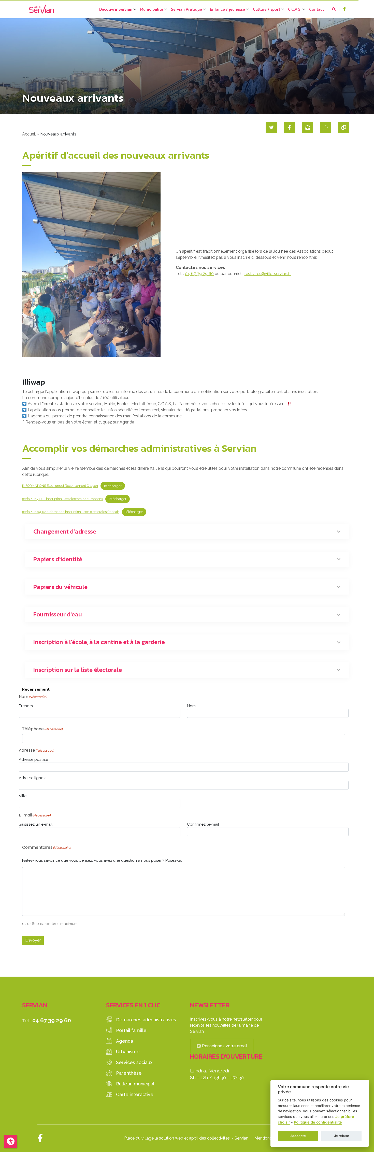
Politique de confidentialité (318, 1122)
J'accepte (298, 1136)
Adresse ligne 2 (32, 778)
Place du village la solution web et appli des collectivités (177, 1138)
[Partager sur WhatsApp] (325, 127)
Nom (191, 706)
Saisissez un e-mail (35, 824)
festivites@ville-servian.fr (267, 273)
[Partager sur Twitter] (271, 127)
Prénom (26, 706)
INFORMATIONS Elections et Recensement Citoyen (60, 486)
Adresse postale (33, 759)
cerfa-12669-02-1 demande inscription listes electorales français (70, 512)
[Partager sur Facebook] (289, 127)
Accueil (29, 134)
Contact (316, 9)
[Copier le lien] (343, 127)
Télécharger (113, 486)
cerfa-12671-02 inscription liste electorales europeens (62, 499)
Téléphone (42, 729)
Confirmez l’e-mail (203, 824)
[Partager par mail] (307, 127)
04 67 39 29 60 (199, 273)
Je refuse (341, 1136)
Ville (22, 796)
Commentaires (46, 847)
